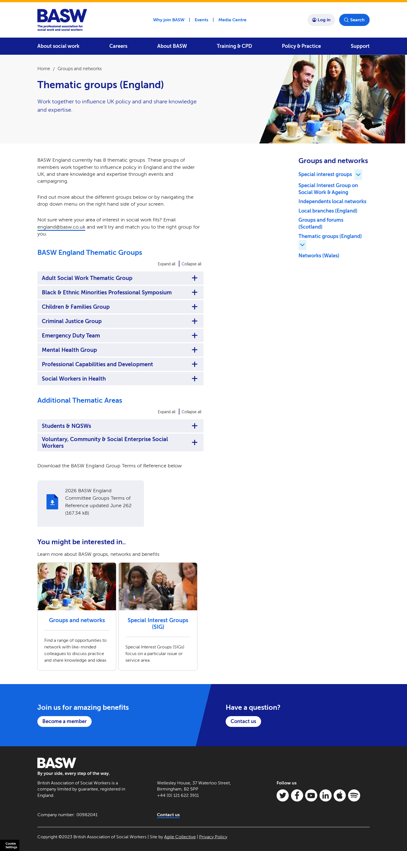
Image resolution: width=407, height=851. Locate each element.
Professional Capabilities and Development (97, 364)
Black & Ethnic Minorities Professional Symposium (107, 292)
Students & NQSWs (66, 426)
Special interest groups (325, 174)
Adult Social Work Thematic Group (87, 278)
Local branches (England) (327, 211)
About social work (58, 46)
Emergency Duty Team (71, 335)
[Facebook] (297, 795)
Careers (118, 46)
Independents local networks (332, 201)
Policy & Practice (301, 46)
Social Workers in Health (74, 378)
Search (357, 19)
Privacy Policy (213, 836)
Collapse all (191, 264)
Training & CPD (234, 46)
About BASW (172, 46)
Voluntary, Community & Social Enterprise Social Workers (105, 442)
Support (360, 46)
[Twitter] (283, 795)
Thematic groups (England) (330, 236)
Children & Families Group (76, 306)
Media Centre (232, 19)
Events (201, 19)
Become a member (64, 721)
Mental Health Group (69, 350)
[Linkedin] (326, 795)
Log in (324, 19)
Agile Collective (180, 836)
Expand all (166, 264)
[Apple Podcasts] (340, 795)
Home (43, 68)
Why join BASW (168, 19)
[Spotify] (354, 795)
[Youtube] (311, 795)
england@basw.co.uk (61, 227)
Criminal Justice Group (72, 321)
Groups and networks (80, 68)
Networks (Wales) (318, 256)
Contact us (243, 721)
